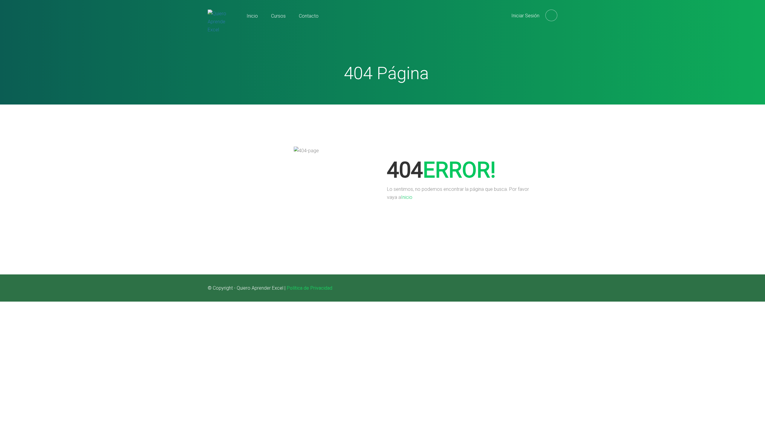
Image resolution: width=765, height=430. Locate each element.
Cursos (278, 16)
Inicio (252, 16)
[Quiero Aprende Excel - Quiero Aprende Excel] (220, 27)
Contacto (309, 16)
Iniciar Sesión (525, 16)
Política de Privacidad (309, 288)
